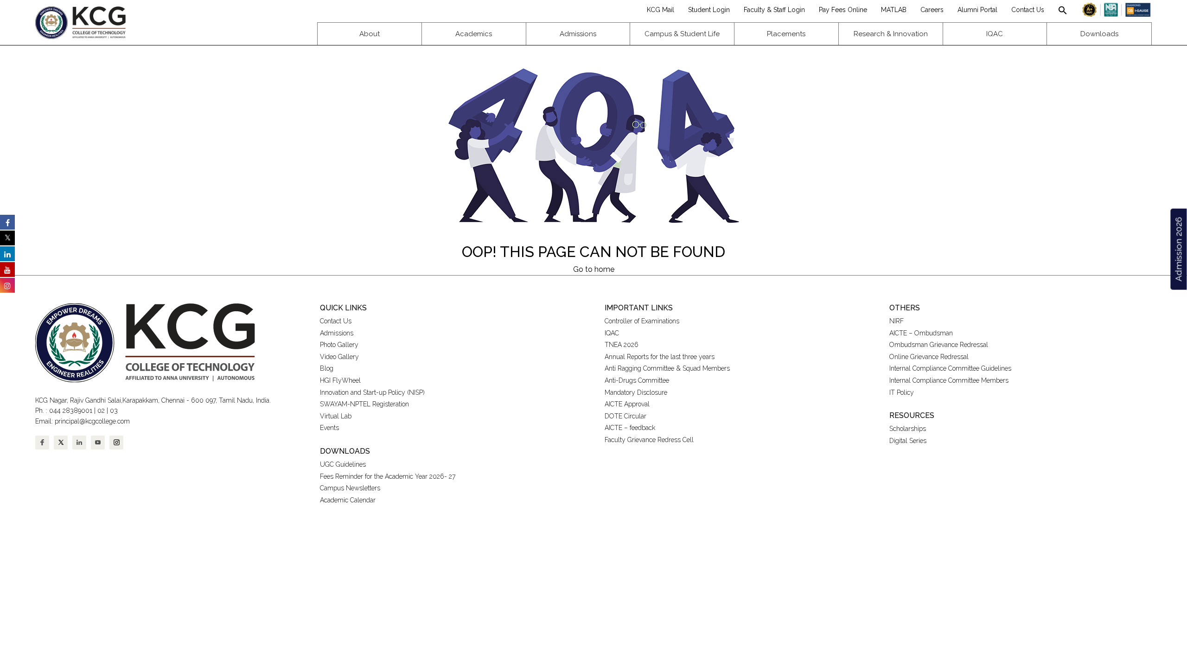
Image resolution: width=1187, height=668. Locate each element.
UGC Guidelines (343, 464)
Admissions (336, 333)
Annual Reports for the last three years (660, 356)
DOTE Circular (625, 416)
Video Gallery (340, 356)
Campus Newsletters (350, 488)
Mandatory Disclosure (636, 392)
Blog (326, 368)
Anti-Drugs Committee (637, 380)
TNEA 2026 (621, 344)
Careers (932, 9)
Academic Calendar (348, 500)
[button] (1062, 9)
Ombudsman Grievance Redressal (938, 344)
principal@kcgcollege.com (92, 421)
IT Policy (901, 392)
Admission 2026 (1178, 249)
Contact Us (1027, 9)
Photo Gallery (339, 344)
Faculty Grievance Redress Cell (649, 439)
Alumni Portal (977, 9)
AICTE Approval (627, 404)
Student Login (709, 9)
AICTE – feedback (630, 427)
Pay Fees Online (843, 9)
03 (114, 410)
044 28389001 (70, 410)
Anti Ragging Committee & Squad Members (667, 368)
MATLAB (893, 9)
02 (101, 410)
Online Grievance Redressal (929, 356)
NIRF (896, 321)
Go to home (593, 269)
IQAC (612, 333)
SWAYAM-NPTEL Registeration (364, 404)
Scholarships (907, 428)
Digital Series (907, 440)
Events (329, 427)
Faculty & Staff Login (774, 9)
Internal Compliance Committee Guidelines (950, 368)
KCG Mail (660, 9)
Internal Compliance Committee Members (948, 380)
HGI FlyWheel (340, 380)
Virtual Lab (335, 416)
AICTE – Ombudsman (921, 333)
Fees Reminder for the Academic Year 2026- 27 (387, 476)
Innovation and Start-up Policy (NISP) (372, 392)
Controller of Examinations (642, 321)
